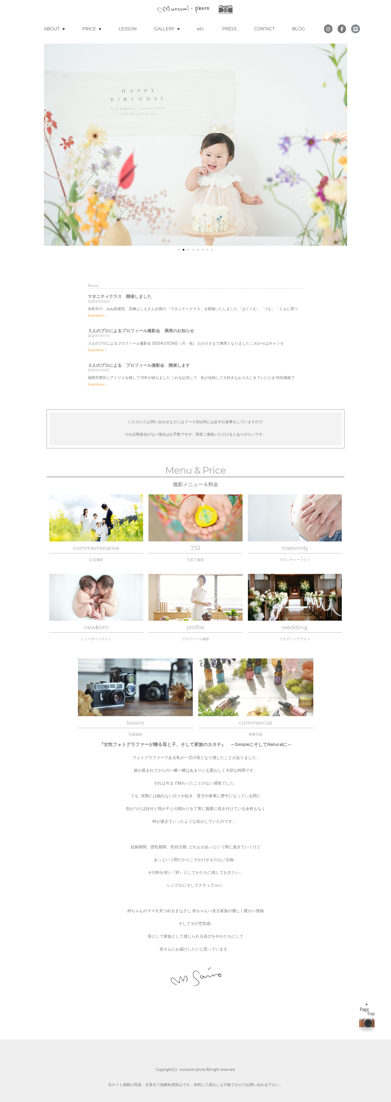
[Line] (355, 28)
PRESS (229, 28)
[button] (179, 250)
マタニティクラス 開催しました (120, 296)
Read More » (97, 316)
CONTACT (264, 28)
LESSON (128, 28)
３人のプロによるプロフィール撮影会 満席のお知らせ (141, 330)
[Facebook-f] (342, 28)
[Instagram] (328, 28)
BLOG (298, 28)
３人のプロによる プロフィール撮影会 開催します (139, 365)
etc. (201, 28)
